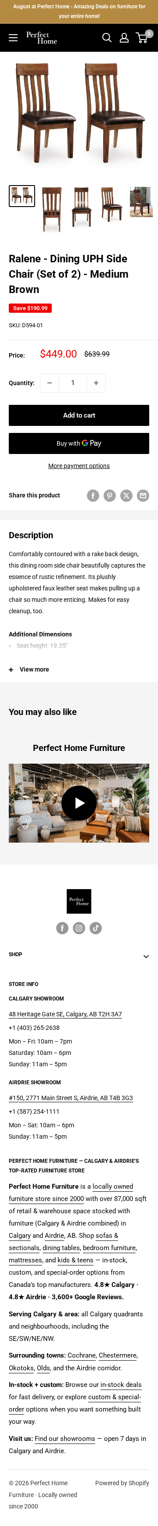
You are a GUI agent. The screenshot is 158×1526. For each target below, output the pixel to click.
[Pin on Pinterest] (110, 495)
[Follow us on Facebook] (62, 928)
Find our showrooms (65, 1439)
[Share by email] (143, 495)
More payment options (79, 465)
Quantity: (22, 382)
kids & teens (75, 1260)
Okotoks (21, 1368)
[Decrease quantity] (49, 383)
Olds (43, 1368)
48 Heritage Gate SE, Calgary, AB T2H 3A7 (65, 1014)
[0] (141, 37)
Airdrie (54, 1236)
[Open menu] (13, 37)
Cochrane (82, 1355)
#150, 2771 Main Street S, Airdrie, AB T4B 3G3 (71, 1097)
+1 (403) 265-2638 (34, 1027)
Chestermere (117, 1355)
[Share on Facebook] (93, 495)
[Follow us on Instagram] (79, 928)
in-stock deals (121, 1385)
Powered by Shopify (122, 1483)
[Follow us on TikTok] (96, 928)
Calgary (20, 1236)
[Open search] (107, 38)
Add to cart (79, 415)
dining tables (61, 1248)
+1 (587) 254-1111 (34, 1111)
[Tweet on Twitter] (126, 495)
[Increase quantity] (96, 383)
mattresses (25, 1260)
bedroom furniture (109, 1248)
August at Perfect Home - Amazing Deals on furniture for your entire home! (79, 11)
